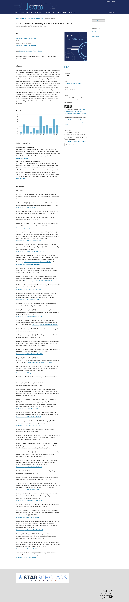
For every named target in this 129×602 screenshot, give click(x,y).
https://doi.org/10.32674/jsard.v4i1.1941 (27, 517)
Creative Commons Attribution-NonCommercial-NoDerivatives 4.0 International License (75, 111)
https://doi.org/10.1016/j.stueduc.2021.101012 (29, 530)
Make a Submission (98, 21)
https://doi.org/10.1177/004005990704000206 (40, 362)
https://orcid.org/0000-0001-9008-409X (26, 38)
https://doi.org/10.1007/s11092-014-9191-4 (28, 490)
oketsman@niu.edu (22, 158)
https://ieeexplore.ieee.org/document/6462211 (37, 262)
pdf (68, 67)
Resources (72, 12)
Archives (24, 18)
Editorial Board (61, 12)
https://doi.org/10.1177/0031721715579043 (28, 417)
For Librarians (95, 36)
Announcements (49, 12)
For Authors (95, 34)
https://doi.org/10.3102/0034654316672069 (28, 241)
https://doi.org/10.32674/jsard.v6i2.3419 (27, 373)
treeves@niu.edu (21, 179)
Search (112, 12)
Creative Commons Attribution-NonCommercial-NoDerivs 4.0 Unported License (75, 122)
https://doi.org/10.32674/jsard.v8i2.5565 (30, 51)
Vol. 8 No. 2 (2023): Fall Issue (35, 18)
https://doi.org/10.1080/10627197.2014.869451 (29, 354)
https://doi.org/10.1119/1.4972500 (26, 557)
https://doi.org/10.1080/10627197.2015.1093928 (30, 228)
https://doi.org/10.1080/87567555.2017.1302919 (30, 251)
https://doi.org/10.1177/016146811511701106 (29, 467)
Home (17, 18)
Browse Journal (26, 12)
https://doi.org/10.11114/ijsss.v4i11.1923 (27, 300)
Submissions (38, 12)
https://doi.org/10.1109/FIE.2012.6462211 (28, 264)
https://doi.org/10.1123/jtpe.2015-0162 (27, 408)
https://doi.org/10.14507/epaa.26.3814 (27, 207)
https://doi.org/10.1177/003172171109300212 (45, 325)
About (16, 12)
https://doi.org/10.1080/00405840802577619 (29, 316)
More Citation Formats (72, 145)
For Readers (95, 31)
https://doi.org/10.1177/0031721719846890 (28, 289)
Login (113, 1)
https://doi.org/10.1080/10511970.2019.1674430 (38, 281)
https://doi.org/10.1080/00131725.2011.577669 (29, 500)
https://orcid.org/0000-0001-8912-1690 (26, 45)
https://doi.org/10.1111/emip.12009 (26, 549)
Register (108, 1)
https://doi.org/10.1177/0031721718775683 (28, 425)
